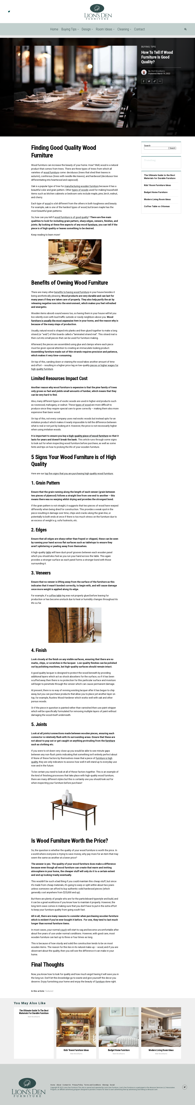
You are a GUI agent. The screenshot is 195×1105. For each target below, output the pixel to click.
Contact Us (66, 1085)
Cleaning (123, 29)
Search (147, 145)
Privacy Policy (77, 1085)
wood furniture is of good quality (71, 217)
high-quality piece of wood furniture (88, 435)
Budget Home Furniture (156, 192)
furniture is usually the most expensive (52, 320)
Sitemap (105, 1085)
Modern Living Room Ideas (157, 199)
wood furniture (51, 172)
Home (54, 29)
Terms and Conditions (92, 1085)
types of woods (80, 190)
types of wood (83, 404)
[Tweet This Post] (149, 81)
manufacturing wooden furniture (81, 186)
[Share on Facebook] (143, 81)
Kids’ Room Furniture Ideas (157, 185)
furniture (92, 224)
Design (86, 29)
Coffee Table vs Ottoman (157, 206)
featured (49, 991)
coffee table (55, 595)
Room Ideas (104, 29)
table (48, 552)
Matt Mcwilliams (158, 71)
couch (63, 929)
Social (112, 1085)
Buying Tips (69, 29)
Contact (139, 29)
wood (48, 203)
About (59, 1085)
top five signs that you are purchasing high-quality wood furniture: (79, 473)
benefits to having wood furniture (71, 292)
